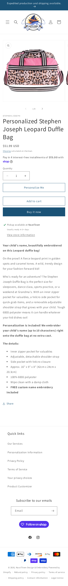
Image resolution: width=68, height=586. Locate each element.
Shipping (7, 151)
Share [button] (10, 403)
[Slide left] (26, 109)
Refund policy (21, 572)
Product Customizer (20, 486)
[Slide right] (42, 109)
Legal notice (57, 578)
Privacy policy (38, 572)
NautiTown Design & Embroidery (32, 567)
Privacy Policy (16, 461)
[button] (7, 22)
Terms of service (57, 572)
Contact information (37, 578)
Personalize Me (34, 187)
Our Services (15, 443)
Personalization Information (25, 452)
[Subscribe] (53, 510)
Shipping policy (16, 578)
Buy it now (34, 212)
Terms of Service (17, 469)
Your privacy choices (20, 478)
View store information (21, 235)
